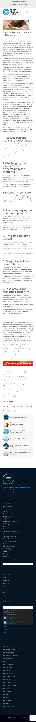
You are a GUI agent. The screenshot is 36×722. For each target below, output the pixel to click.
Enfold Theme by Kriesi (26, 717)
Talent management (8, 546)
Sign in (26, 4)
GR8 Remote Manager (9, 652)
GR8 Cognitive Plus (8, 673)
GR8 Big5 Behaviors (8, 664)
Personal (5, 534)
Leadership (6, 519)
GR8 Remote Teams (8, 658)
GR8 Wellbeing (7, 700)
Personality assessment (10, 536)
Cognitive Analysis (26, 389)
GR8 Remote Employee (9, 649)
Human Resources (9, 395)
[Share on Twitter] (8, 406)
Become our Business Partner (18, 1)
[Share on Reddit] (28, 406)
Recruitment (6, 544)
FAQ (4, 592)
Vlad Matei (19, 38)
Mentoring (6, 524)
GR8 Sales (5, 694)
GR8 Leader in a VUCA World (10, 655)
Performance (7, 529)
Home (4, 577)
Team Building (7, 549)
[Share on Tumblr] (21, 406)
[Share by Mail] (31, 406)
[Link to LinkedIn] (29, 719)
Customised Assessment (9, 391)
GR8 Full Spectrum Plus (9, 685)
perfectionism (18, 395)
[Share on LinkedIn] (18, 406)
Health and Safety (8, 514)
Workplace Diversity (9, 559)
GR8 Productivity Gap (8, 706)
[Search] (26, 12)
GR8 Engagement (7, 679)
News (4, 526)
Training (5, 551)
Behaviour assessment (15, 389)
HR (3, 395)
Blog (4, 586)
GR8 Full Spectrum (16, 336)
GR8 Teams (6, 703)
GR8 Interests (6, 688)
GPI (17, 393)
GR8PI (20, 393)
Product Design (7, 539)
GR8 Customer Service (9, 676)
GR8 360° (5, 661)
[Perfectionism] (16, 25)
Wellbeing (12, 38)
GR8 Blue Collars (7, 667)
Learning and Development (11, 521)
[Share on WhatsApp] (11, 406)
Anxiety (7, 389)
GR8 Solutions (6, 583)
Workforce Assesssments (20, 397)
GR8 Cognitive (6, 670)
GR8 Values (6, 697)
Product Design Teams (9, 541)
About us (5, 589)
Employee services (8, 509)
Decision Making (8, 506)
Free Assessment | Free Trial (16, 4)
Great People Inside (17, 326)
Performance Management (11, 531)
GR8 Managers (7, 691)
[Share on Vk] (24, 406)
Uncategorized (7, 554)
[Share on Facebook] (4, 406)
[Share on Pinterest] (14, 406)
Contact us (5, 595)
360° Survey (11, 338)
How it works (6, 580)
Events (5, 511)
